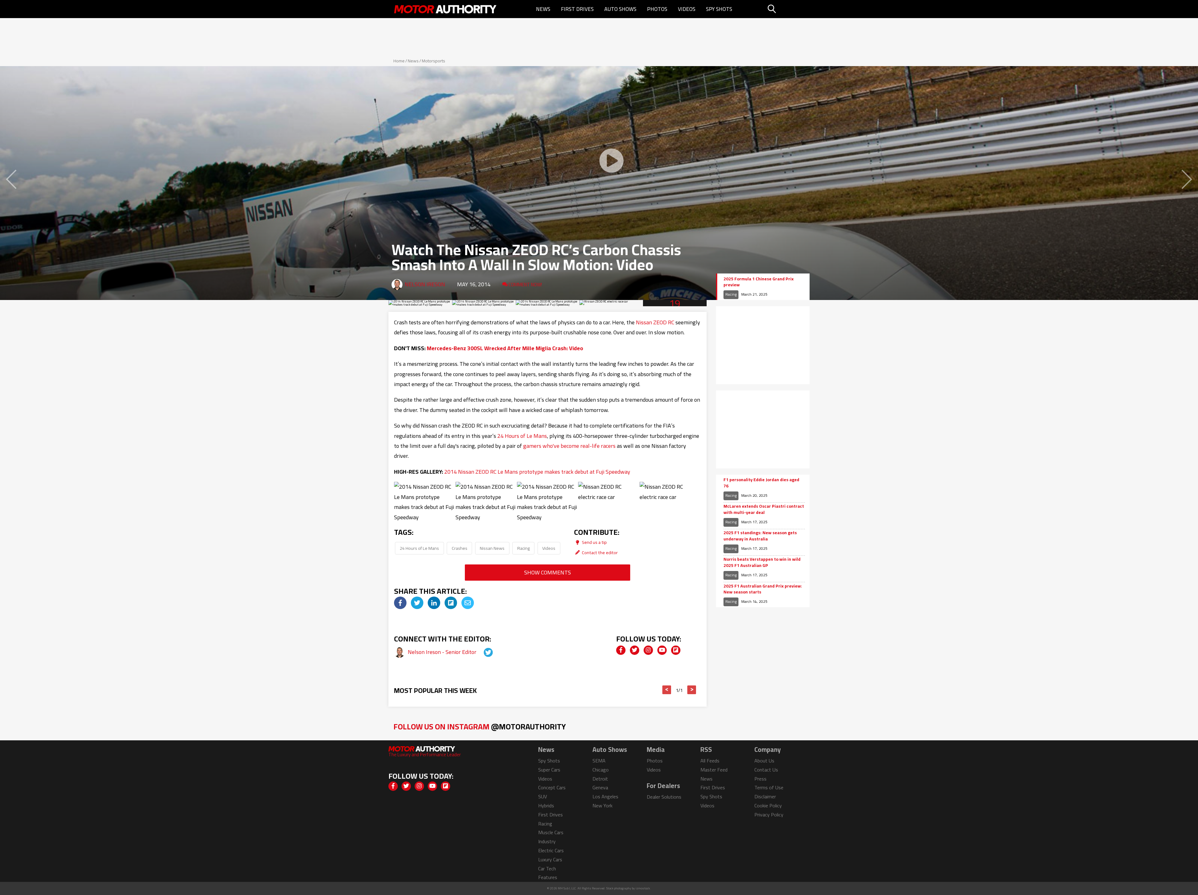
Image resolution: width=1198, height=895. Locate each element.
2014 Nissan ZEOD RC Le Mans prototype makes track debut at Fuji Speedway (537, 472)
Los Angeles (605, 796)
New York (602, 805)
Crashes (459, 548)
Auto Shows (620, 9)
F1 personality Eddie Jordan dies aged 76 (761, 483)
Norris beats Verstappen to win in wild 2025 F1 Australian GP (762, 562)
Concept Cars (552, 787)
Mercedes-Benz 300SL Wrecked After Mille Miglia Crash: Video (505, 348)
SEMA (599, 760)
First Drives (577, 9)
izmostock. (643, 888)
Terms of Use (768, 787)
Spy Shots (719, 9)
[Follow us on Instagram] (648, 650)
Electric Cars (551, 850)
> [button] (692, 689)
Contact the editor (599, 552)
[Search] (788, 9)
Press (760, 778)
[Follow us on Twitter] (634, 650)
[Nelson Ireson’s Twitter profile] (483, 652)
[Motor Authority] (445, 9)
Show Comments (547, 572)
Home (399, 61)
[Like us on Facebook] (621, 650)
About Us (764, 760)
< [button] (667, 689)
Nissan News (492, 548)
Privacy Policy (768, 814)
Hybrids (546, 805)
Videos (686, 9)
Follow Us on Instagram (479, 726)
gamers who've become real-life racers (569, 446)
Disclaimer (765, 796)
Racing (523, 548)
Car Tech (547, 868)
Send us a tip (594, 542)
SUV (542, 796)
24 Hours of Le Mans (522, 436)
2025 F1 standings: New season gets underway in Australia (760, 536)
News (543, 9)
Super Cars (549, 769)
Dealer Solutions (664, 796)
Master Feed (714, 769)
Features (547, 877)
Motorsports (433, 61)
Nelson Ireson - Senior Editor (443, 652)
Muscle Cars (550, 832)
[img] (400, 603)
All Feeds (709, 760)
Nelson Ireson (425, 284)
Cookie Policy (768, 805)
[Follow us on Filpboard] (675, 650)
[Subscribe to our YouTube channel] (662, 650)
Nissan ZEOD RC (655, 322)
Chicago (600, 769)
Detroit (600, 778)
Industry (547, 841)
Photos (657, 9)
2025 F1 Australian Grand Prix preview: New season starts (762, 589)
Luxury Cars (550, 859)
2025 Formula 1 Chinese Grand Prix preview (758, 282)
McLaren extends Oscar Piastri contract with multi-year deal (763, 509)
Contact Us (766, 769)
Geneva (600, 787)
